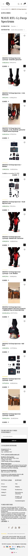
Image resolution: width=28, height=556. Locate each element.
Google (13, 538)
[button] (24, 101)
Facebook (22, 538)
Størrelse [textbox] (13, 26)
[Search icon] (18, 4)
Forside (3, 9)
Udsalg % (3, 492)
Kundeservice (18, 489)
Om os (3, 484)
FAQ (16, 484)
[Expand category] (26, 13)
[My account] (21, 4)
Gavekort (3, 495)
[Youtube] (16, 528)
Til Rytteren (4, 486)
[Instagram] (19, 528)
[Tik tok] (12, 528)
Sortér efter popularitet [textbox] (17, 29)
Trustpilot (6, 538)
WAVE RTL (8, 9)
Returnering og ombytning (19, 493)
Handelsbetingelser (20, 501)
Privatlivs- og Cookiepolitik (18, 497)
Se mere (4, 66)
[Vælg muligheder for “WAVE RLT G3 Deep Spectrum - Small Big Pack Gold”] (24, 210)
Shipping (17, 486)
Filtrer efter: (5, 26)
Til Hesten (3, 489)
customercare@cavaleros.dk (11, 454)
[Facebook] (9, 528)
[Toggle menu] (3, 4)
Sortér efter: (5, 29)
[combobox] (14, 26)
